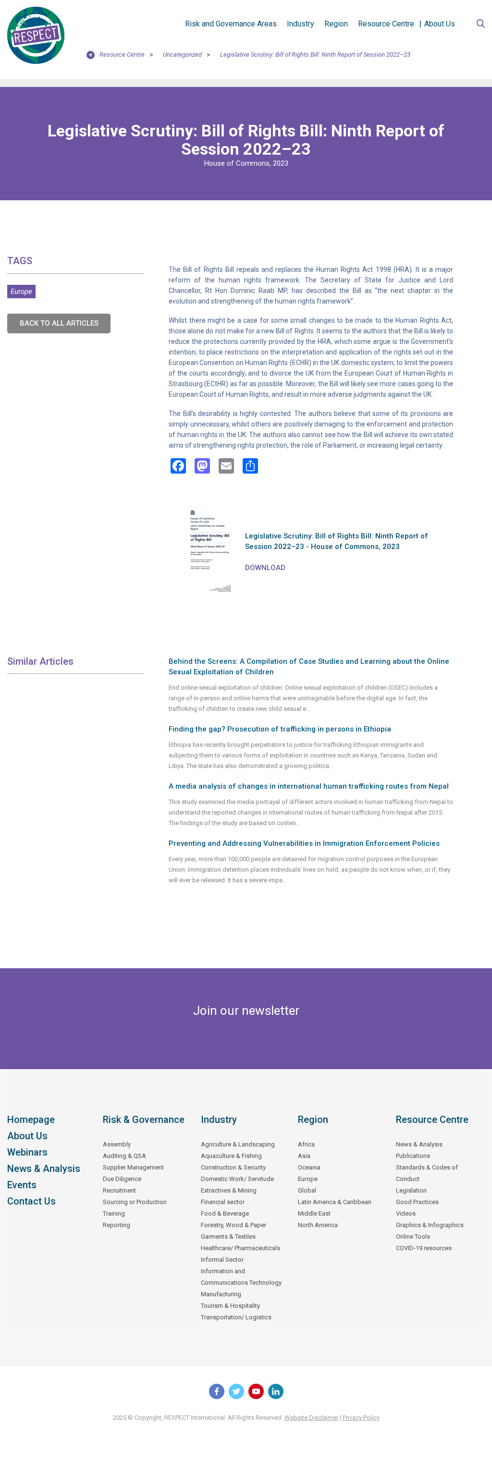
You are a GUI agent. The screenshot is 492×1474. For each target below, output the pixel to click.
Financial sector (223, 1202)
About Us (439, 23)
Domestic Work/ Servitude (237, 1178)
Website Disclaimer (311, 1417)
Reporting (116, 1225)
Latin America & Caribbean (334, 1202)
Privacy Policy (361, 1417)
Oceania (309, 1167)
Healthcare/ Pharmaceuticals (240, 1248)
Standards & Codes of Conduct (427, 1173)
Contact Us (31, 1201)
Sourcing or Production (135, 1202)
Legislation (411, 1190)
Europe (21, 291)
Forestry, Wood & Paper (233, 1225)
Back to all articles (59, 323)
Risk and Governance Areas (231, 23)
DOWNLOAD (265, 567)
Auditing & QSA (124, 1155)
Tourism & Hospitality (230, 1305)
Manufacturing (221, 1294)
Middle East (314, 1213)
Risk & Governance (143, 1119)
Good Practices (417, 1202)
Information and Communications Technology (241, 1276)
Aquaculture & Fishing (231, 1155)
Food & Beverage (225, 1213)
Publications (413, 1155)
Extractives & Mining (229, 1190)
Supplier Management (133, 1167)
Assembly (117, 1144)
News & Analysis (43, 1168)
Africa (306, 1144)
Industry (300, 23)
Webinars (27, 1152)
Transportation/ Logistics (236, 1317)
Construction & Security (233, 1167)
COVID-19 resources (424, 1248)
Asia (304, 1155)
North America (318, 1225)
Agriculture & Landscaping (238, 1144)
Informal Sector (222, 1259)
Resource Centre (386, 23)
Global (307, 1190)
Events (22, 1185)
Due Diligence (122, 1178)
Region (336, 23)
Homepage (31, 1119)
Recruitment (119, 1190)
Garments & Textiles (228, 1236)
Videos (406, 1213)
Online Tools (413, 1236)
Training (114, 1213)
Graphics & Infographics (430, 1225)
